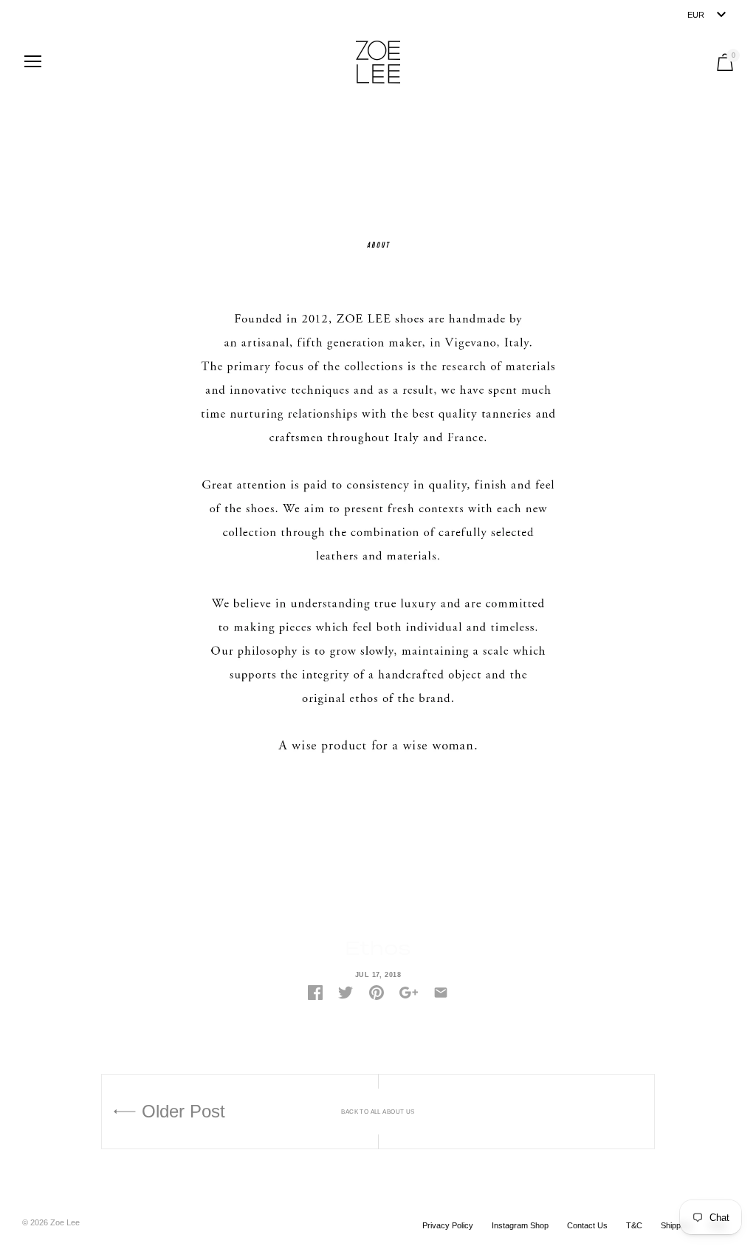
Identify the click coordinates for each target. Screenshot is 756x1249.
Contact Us (587, 1225)
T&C (634, 1225)
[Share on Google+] (408, 992)
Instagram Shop (520, 1225)
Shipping (676, 1225)
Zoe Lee (65, 1222)
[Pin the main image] (376, 992)
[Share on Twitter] (345, 992)
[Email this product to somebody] (440, 992)
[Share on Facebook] (315, 992)
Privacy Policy (447, 1225)
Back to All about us (377, 1112)
